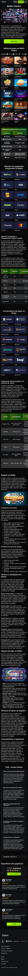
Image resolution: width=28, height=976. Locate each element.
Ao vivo (10, 54)
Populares (3, 54)
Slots (23, 54)
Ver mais (14, 924)
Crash (16, 54)
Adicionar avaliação (14, 873)
